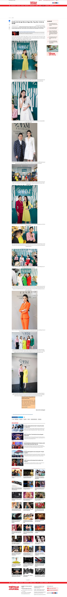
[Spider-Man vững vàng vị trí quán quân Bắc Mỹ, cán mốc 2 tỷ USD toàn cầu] (40, 560)
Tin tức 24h (18, 5)
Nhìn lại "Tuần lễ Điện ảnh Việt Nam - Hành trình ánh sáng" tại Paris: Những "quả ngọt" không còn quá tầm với (53, 33)
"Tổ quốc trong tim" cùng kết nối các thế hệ (39, 532)
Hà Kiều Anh (16, 419)
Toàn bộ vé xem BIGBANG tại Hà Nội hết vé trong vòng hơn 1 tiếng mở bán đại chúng (28, 565)
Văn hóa (37, 5)
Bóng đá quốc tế (32, 5)
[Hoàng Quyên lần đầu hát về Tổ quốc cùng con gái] (40, 516)
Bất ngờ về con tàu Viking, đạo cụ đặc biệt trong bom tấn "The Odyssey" (16, 521)
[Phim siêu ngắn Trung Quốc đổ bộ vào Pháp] (17, 473)
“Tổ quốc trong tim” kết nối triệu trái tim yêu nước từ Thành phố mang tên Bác (16, 565)
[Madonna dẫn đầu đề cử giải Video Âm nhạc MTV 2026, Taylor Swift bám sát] (17, 527)
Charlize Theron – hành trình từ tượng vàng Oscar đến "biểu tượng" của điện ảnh (40, 554)
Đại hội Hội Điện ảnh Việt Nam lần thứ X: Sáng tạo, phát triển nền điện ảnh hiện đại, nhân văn (34, 444)
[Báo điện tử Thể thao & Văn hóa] (33, 3)
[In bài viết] (9, 24)
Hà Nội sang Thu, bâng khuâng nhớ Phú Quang (17, 499)
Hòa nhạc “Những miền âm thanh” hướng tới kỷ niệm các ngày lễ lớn (34, 426)
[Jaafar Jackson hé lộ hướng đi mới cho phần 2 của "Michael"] (17, 462)
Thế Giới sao (47, 5)
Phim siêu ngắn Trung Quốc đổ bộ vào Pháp (16, 477)
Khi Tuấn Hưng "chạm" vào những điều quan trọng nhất (53, 38)
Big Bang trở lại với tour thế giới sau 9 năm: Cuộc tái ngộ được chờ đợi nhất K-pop (28, 532)
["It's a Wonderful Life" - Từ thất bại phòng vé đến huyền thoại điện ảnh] (40, 571)
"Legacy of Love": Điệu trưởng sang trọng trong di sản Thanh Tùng (17, 576)
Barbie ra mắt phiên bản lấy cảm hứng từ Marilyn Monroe (27, 499)
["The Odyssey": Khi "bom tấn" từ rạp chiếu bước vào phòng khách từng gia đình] (40, 473)
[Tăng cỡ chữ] (9, 26)
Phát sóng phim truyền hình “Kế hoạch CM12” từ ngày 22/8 (16, 543)
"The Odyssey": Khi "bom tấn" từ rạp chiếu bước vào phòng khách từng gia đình (39, 477)
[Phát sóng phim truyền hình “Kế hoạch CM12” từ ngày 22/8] (17, 539)
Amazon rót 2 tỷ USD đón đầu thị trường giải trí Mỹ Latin (28, 488)
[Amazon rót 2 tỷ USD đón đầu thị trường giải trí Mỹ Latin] (28, 484)
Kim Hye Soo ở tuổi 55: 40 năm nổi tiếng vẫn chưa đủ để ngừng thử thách (40, 489)
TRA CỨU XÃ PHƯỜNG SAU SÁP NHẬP (47, 0)
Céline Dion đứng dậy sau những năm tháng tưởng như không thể (16, 510)
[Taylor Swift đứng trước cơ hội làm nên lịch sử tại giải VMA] (28, 505)
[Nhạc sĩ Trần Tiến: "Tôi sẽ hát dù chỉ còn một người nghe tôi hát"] (17, 436)
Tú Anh (29, 419)
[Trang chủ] (10, 5)
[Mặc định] (9, 28)
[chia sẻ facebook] (9, 22)
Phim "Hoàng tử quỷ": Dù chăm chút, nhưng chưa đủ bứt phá (53, 24)
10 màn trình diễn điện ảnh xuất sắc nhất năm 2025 (53, 28)
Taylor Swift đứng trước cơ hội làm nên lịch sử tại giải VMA (28, 510)
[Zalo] (57, 3)
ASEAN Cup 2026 (13, 5)
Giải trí (12, 20)
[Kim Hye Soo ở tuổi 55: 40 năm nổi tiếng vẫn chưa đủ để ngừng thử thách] (40, 484)
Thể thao (22, 5)
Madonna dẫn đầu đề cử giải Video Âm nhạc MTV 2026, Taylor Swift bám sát (17, 532)
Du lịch (40, 5)
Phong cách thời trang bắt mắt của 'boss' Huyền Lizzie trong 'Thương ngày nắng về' (23, 414)
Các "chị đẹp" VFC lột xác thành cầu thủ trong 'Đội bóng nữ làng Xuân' (39, 510)
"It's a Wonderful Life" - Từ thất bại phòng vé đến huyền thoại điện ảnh (40, 576)
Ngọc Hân (21, 419)
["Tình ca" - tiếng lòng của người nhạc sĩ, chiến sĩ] (40, 539)
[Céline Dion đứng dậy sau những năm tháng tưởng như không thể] (17, 505)
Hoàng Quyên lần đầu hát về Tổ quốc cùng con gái (39, 521)
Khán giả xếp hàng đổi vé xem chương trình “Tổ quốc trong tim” (34, 452)
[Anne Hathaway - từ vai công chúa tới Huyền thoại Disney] (28, 539)
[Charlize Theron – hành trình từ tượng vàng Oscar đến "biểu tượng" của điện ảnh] (40, 549)
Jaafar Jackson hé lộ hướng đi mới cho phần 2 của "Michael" (33, 461)
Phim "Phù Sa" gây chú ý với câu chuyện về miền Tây (39, 499)
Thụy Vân (25, 419)
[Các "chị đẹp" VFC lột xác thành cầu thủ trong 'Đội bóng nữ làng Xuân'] (40, 505)
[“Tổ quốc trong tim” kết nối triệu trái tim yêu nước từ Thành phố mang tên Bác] (17, 560)
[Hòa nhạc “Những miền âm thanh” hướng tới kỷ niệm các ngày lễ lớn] (17, 428)
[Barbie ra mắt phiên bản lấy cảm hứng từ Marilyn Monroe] (28, 495)
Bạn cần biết (52, 5)
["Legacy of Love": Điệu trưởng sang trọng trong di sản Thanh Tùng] (17, 571)
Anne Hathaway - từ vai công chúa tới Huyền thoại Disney (28, 543)
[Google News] (40, 25)
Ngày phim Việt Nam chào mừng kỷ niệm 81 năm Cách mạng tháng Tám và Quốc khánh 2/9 (17, 489)
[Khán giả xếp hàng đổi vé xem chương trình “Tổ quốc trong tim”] (17, 453)
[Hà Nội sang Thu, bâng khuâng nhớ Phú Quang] (17, 495)
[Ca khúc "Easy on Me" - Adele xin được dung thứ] (28, 571)
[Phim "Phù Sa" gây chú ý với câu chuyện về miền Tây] (40, 495)
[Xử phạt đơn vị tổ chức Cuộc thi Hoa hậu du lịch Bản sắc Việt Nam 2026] (28, 516)
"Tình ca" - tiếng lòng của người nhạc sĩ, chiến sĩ (39, 543)
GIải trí (43, 5)
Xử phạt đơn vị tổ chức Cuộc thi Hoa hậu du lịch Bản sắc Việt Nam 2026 (28, 521)
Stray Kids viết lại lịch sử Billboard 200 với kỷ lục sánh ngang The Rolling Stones (16, 554)
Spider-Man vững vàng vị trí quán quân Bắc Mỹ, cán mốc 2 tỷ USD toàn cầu (39, 565)
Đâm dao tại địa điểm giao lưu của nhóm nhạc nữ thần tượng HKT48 (53, 42)
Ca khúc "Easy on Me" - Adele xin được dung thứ (28, 576)
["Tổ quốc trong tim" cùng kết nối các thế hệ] (40, 527)
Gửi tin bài (53, 0)
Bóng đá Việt (27, 5)
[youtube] (54, 3)
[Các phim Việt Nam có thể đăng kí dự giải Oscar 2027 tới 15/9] (28, 473)
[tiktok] (56, 3)
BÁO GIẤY (41, 0)
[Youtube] (56, 0)
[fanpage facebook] (53, 3)
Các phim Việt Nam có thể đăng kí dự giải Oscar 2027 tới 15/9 (28, 477)
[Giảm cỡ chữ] (9, 29)
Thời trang (39, 419)
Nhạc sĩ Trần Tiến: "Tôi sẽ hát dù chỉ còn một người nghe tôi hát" (33, 435)
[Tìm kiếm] (9, 3)
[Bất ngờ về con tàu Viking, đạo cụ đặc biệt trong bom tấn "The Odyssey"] (17, 516)
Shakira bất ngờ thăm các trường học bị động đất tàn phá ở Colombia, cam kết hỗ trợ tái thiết (28, 554)
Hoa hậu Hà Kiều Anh (34, 419)
